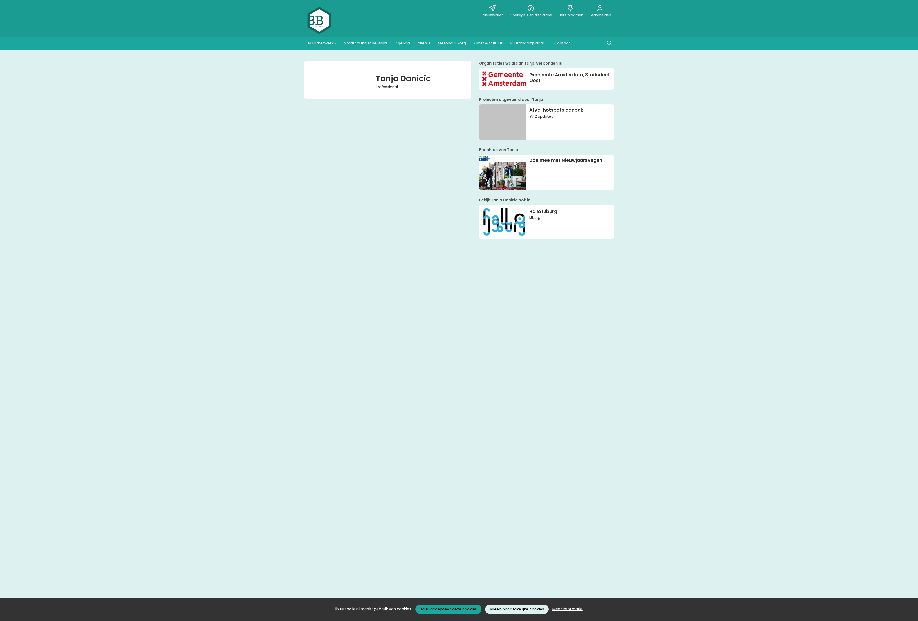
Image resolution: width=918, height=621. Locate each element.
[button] (322, 43)
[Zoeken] (609, 43)
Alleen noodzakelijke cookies (517, 609)
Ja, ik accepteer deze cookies (448, 609)
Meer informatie (567, 609)
